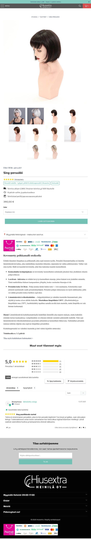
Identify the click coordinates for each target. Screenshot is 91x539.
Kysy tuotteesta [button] (55, 381)
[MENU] (1, 6)
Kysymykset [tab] (27, 388)
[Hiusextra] (45, 6)
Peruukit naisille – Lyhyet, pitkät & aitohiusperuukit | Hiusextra (26, 183)
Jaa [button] (9, 427)
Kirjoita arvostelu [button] (76, 381)
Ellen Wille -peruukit (12, 167)
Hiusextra (40, 519)
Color (5, 207)
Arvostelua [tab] (10, 388)
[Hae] (80, 6)
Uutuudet (55, 183)
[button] (80, 427)
